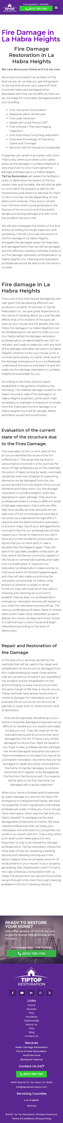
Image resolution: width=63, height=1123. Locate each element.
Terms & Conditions (23, 1118)
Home (31, 1005)
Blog (31, 1032)
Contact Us (31, 1036)
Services (31, 1009)
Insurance (31, 1016)
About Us (31, 1024)
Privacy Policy (43, 1118)
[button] (56, 7)
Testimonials (31, 1020)
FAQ (31, 1012)
